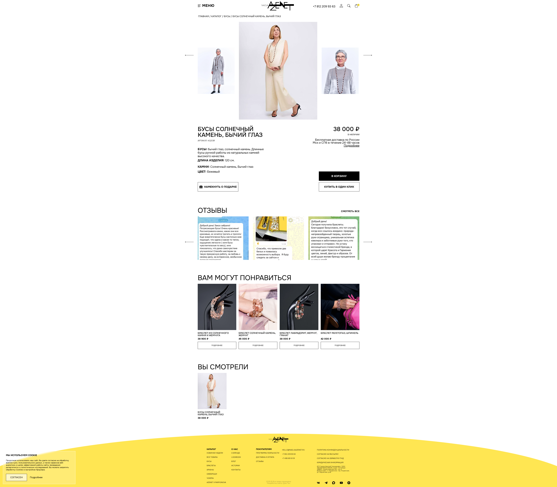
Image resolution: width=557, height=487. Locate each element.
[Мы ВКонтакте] (318, 482)
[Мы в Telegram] (326, 482)
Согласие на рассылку (327, 454)
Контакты (235, 470)
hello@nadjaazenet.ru (293, 450)
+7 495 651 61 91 (288, 458)
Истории (235, 465)
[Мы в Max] (333, 482)
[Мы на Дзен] (348, 482)
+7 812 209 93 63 (324, 6)
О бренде (235, 453)
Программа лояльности (267, 453)
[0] (356, 5)
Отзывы (260, 461)
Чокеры (210, 478)
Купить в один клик (339, 186)
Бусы (209, 461)
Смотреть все (350, 211)
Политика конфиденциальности (333, 450)
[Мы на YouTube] (341, 482)
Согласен (16, 477)
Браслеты (211, 465)
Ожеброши (212, 474)
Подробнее (351, 145)
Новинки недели (215, 453)
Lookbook (236, 457)
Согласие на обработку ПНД (330, 458)
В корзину (339, 176)
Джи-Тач (286, 483)
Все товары (212, 457)
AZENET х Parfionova (216, 482)
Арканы (210, 470)
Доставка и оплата (265, 457)
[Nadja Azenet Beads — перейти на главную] (278, 5)
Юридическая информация (330, 462)
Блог (233, 461)
